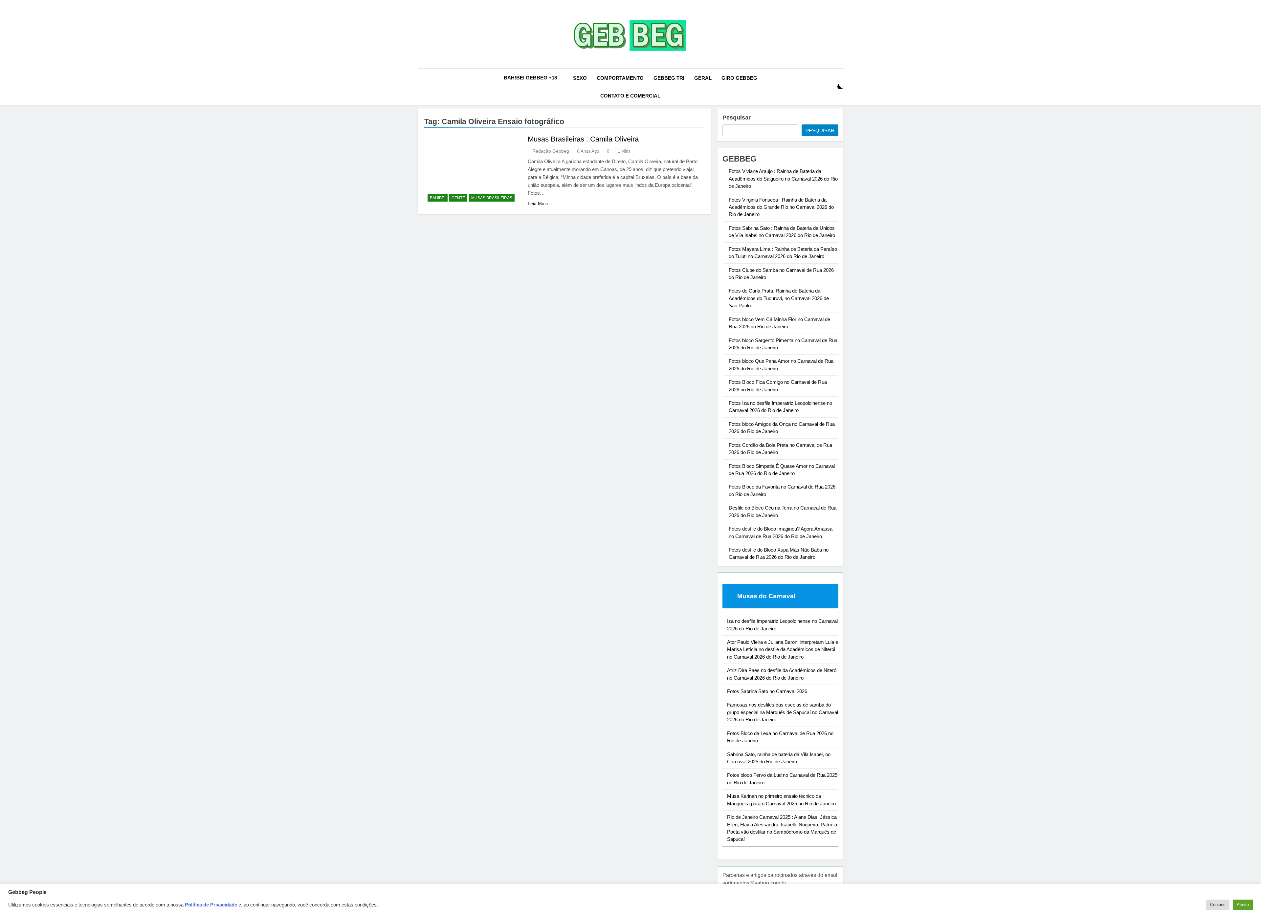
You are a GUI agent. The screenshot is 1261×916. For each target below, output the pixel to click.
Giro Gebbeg (739, 78)
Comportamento (620, 78)
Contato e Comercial (630, 95)
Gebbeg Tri (668, 78)
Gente (458, 198)
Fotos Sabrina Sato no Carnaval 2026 (767, 691)
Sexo (580, 78)
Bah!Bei (437, 198)
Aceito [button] (1243, 904)
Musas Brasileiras (491, 198)
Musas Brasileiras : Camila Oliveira (583, 139)
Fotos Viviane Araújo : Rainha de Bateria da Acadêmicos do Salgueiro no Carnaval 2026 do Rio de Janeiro (783, 178)
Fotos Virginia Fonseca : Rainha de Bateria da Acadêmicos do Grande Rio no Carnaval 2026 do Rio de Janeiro (781, 207)
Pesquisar (736, 117)
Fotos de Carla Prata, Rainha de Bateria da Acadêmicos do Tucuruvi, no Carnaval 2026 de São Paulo (779, 298)
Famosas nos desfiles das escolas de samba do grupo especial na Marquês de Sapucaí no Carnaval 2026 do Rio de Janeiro (782, 712)
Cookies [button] (1218, 904)
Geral (703, 78)
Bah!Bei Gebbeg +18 (530, 77)
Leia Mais (538, 203)
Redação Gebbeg (550, 151)
